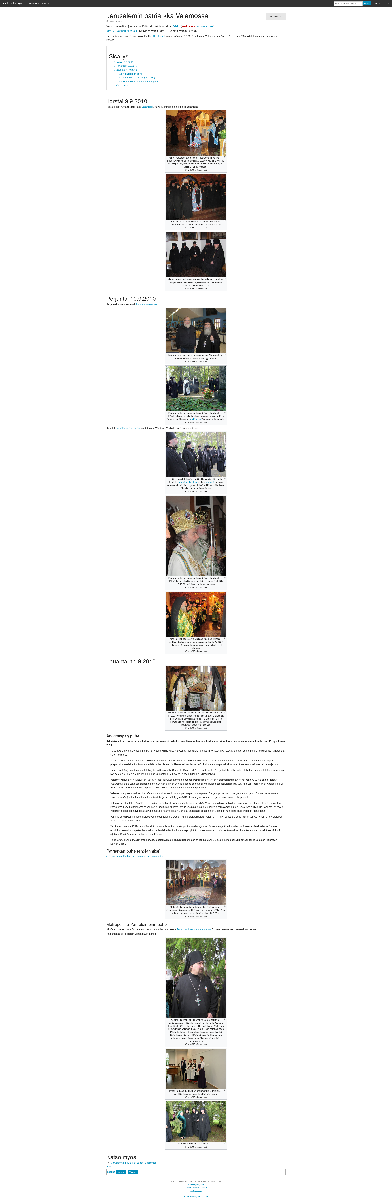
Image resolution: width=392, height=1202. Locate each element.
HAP (109, 1166)
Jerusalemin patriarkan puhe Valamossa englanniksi (134, 856)
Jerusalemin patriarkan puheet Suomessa (133, 1162)
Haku (366, 3)
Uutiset (121, 1171)
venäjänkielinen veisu (129, 428)
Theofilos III (159, 36)
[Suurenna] (224, 157)
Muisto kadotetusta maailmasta (194, 929)
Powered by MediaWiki (196, 1196)
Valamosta (147, 106)
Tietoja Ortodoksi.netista (196, 1187)
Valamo (133, 1171)
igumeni (210, 481)
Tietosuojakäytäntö (196, 1184)
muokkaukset (205, 26)
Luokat (111, 1172)
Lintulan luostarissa (146, 304)
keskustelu (188, 26)
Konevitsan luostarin (188, 481)
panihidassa (195, 419)
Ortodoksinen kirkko (37, 3)
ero (109, 31)
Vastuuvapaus (196, 1190)
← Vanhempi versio (125, 31)
